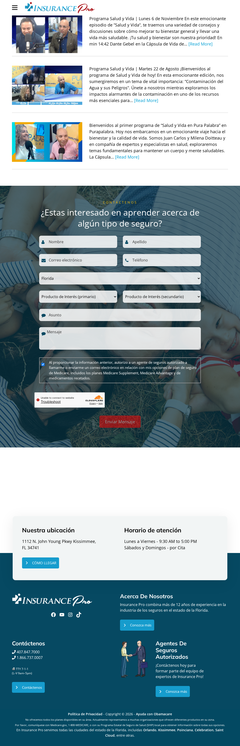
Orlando (149, 730)
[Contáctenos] (28, 687)
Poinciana (185, 730)
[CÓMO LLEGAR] (40, 562)
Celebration (204, 730)
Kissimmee (166, 730)
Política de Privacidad (85, 714)
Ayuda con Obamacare (154, 714)
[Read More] (200, 44)
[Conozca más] (137, 625)
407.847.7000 (28, 652)
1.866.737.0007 (30, 657)
